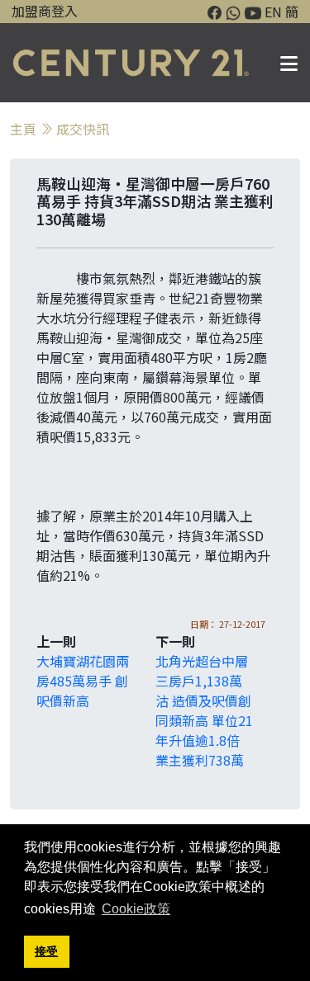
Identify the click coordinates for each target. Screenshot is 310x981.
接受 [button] (46, 951)
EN (273, 11)
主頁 (23, 129)
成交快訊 (82, 129)
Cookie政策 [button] (136, 909)
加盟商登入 (45, 11)
